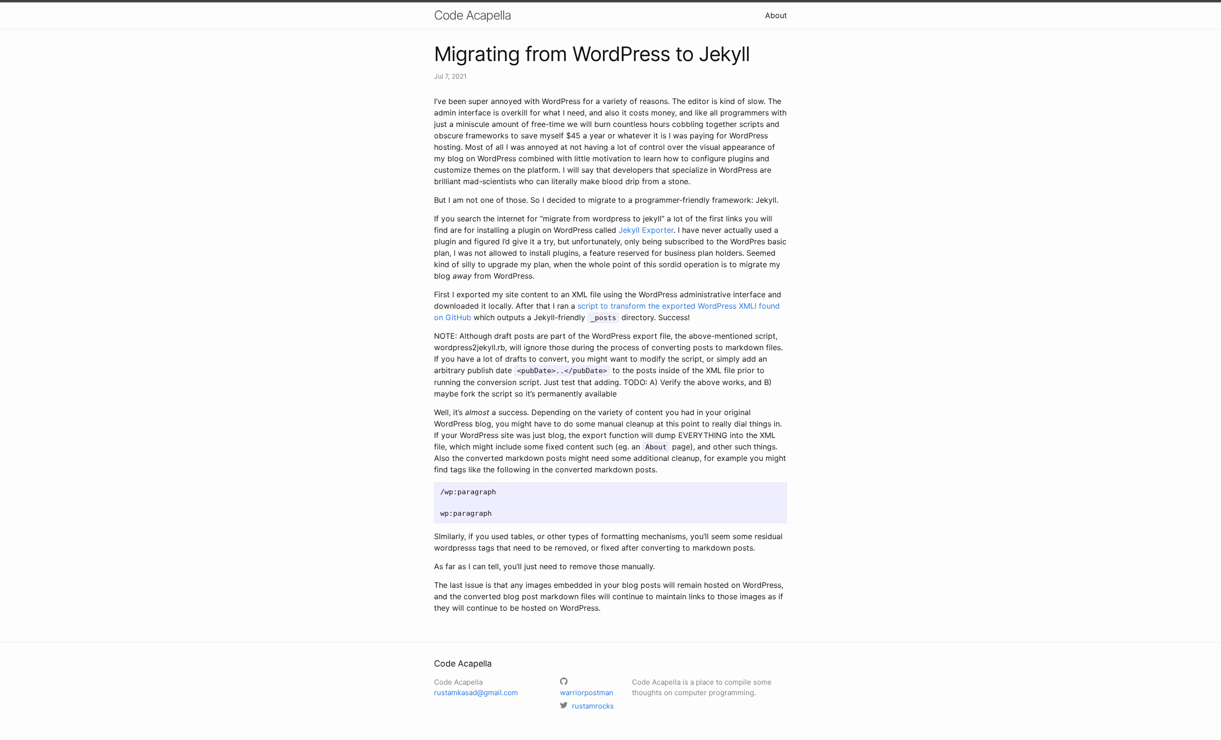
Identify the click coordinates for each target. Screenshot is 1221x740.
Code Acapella (472, 15)
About (776, 15)
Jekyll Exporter (646, 230)
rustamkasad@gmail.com (476, 692)
